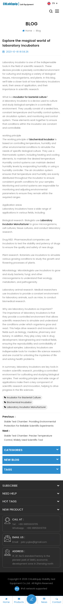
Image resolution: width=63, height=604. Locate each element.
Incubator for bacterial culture (30, 97)
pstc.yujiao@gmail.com (34, 542)
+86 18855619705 (28, 524)
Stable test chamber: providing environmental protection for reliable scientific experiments (30, 424)
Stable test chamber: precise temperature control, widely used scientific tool (28, 438)
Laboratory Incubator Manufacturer (27, 222)
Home (28, 31)
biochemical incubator (41, 139)
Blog (38, 31)
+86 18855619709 (36, 528)
